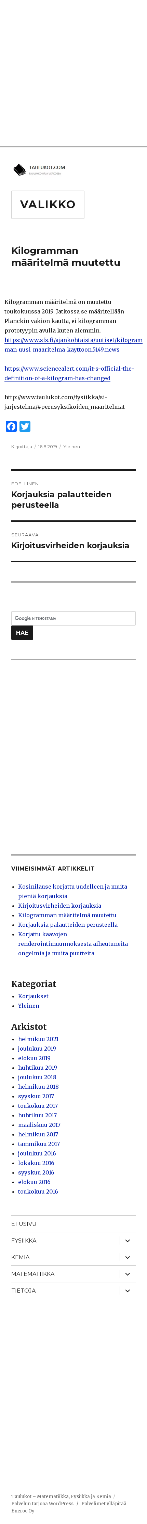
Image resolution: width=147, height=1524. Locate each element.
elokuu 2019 (34, 1058)
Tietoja (23, 1290)
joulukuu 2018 (37, 1077)
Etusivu (24, 1224)
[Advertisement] (73, 73)
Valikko (48, 204)
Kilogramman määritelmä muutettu (67, 915)
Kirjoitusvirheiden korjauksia (59, 905)
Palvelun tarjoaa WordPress (42, 1504)
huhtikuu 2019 (37, 1067)
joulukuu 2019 (37, 1048)
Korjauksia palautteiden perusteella (68, 924)
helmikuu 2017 (38, 1134)
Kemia (20, 1257)
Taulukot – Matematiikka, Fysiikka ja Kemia (61, 1496)
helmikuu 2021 (38, 1039)
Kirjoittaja (21, 446)
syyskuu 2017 (36, 1096)
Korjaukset (33, 996)
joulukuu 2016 (37, 1153)
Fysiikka (23, 1240)
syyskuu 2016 (36, 1172)
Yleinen (71, 446)
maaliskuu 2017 (39, 1124)
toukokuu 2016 (38, 1191)
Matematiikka (32, 1274)
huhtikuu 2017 (37, 1115)
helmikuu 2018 (38, 1086)
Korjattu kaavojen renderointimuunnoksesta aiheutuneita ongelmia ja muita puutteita (73, 944)
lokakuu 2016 (36, 1163)
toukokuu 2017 (38, 1105)
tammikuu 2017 (39, 1143)
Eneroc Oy (23, 1511)
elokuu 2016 (34, 1182)
